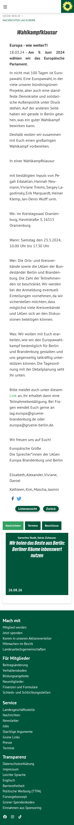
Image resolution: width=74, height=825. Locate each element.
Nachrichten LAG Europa (19, 20)
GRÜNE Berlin (12, 16)
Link (14, 395)
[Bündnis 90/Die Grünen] (67, 6)
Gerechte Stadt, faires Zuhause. (37, 538)
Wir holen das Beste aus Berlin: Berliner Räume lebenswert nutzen (37, 549)
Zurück (51, 509)
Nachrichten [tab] (13, 525)
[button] (12, 498)
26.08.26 (15, 590)
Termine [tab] (33, 525)
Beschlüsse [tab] (52, 525)
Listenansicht (27, 509)
